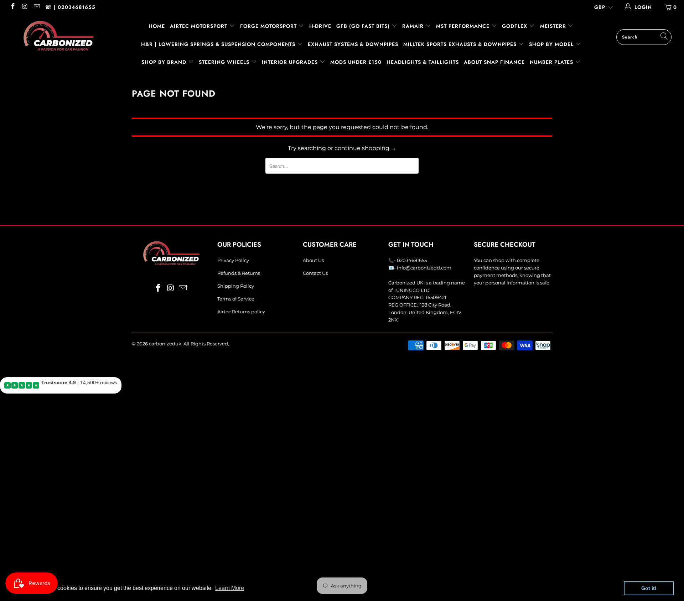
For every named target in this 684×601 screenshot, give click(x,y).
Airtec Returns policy (241, 311)
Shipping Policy (235, 286)
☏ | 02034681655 (70, 7)
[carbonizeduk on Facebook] (12, 7)
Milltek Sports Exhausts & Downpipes (460, 44)
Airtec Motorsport (198, 26)
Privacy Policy (233, 260)
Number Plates (552, 62)
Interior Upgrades (291, 62)
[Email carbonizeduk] (36, 7)
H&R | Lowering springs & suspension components (219, 44)
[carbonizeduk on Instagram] (24, 7)
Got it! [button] (649, 588)
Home (157, 26)
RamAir (413, 26)
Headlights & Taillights (423, 62)
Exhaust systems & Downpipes (353, 44)
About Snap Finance (494, 62)
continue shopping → (366, 148)
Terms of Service (235, 299)
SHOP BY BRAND (164, 62)
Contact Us (315, 273)
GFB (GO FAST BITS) (364, 26)
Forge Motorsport (268, 26)
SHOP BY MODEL (551, 44)
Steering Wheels (225, 62)
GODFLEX (515, 26)
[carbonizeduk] (58, 35)
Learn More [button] (229, 588)
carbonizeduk (165, 343)
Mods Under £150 (356, 62)
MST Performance (463, 26)
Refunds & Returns (238, 273)
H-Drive (320, 26)
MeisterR (554, 26)
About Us (313, 260)
